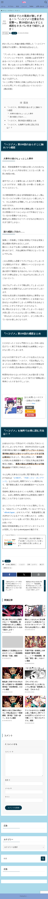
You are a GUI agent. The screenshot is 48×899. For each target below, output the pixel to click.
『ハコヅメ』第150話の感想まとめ (21, 120)
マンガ (14, 33)
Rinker (33, 403)
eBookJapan (9, 512)
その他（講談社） (11, 564)
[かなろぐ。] (24, 2)
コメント (9, 752)
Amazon (30, 411)
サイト (7, 797)
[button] (9, 574)
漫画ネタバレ (8, 568)
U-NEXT (17, 478)
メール (8, 788)
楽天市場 (30, 415)
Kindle (29, 407)
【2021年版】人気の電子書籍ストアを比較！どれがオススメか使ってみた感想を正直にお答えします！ (30, 542)
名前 (7, 780)
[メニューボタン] (2, 2)
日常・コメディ (32, 564)
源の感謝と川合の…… (18, 117)
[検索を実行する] (43, 858)
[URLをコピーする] (38, 574)
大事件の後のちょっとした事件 (21, 113)
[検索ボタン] (46, 2)
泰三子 (42, 564)
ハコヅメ (22, 564)
